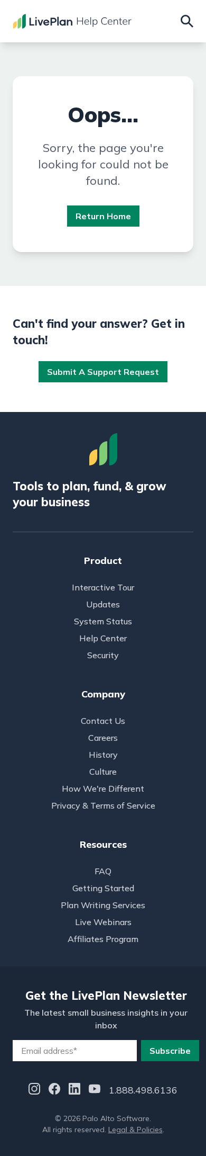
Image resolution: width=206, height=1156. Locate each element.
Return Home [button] (103, 216)
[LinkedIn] (74, 1090)
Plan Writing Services (103, 905)
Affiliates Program (103, 939)
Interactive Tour (103, 587)
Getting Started (103, 888)
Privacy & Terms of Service (103, 805)
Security (103, 655)
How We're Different (103, 788)
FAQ (103, 871)
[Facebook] (54, 1090)
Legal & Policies (135, 1129)
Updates (103, 604)
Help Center (103, 638)
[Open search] (187, 21)
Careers (103, 737)
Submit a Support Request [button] (103, 371)
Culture (103, 771)
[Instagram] (34, 1090)
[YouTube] (94, 1090)
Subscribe (170, 1050)
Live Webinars (103, 922)
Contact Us (103, 720)
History (103, 754)
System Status (103, 621)
